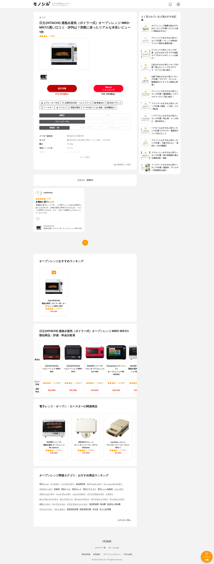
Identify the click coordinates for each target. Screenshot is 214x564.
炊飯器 (57, 489)
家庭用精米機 (72, 509)
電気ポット (77, 489)
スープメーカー (58, 504)
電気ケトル (66, 489)
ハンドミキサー (79, 494)
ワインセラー (59, 509)
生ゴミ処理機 (105, 509)
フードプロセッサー (95, 494)
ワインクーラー (46, 509)
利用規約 (96, 554)
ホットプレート (66, 499)
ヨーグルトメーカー (99, 499)
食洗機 (103, 504)
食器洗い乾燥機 (113, 504)
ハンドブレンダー (63, 494)
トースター (55, 484)
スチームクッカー (94, 484)
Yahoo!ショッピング (108, 88)
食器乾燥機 (94, 504)
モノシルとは (113, 547)
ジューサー (119, 489)
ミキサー (109, 494)
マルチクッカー (46, 489)
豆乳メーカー (45, 504)
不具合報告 (128, 554)
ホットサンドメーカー (48, 499)
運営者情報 (86, 554)
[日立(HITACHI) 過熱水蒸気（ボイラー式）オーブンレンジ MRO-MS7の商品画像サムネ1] (43, 76)
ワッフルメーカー (117, 499)
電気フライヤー (89, 489)
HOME (107, 541)
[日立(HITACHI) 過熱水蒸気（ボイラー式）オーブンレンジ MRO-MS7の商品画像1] (64, 54)
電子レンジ (44, 484)
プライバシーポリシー (112, 554)
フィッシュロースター (112, 484)
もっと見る (85, 157)
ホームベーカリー (82, 499)
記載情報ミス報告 (123, 165)
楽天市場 (62, 88)
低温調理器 (80, 484)
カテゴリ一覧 (100, 547)
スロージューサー (46, 494)
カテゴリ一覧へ (124, 520)
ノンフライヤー (67, 484)
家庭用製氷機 (85, 509)
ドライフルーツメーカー (77, 504)
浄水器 (95, 509)
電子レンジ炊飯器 (105, 489)
